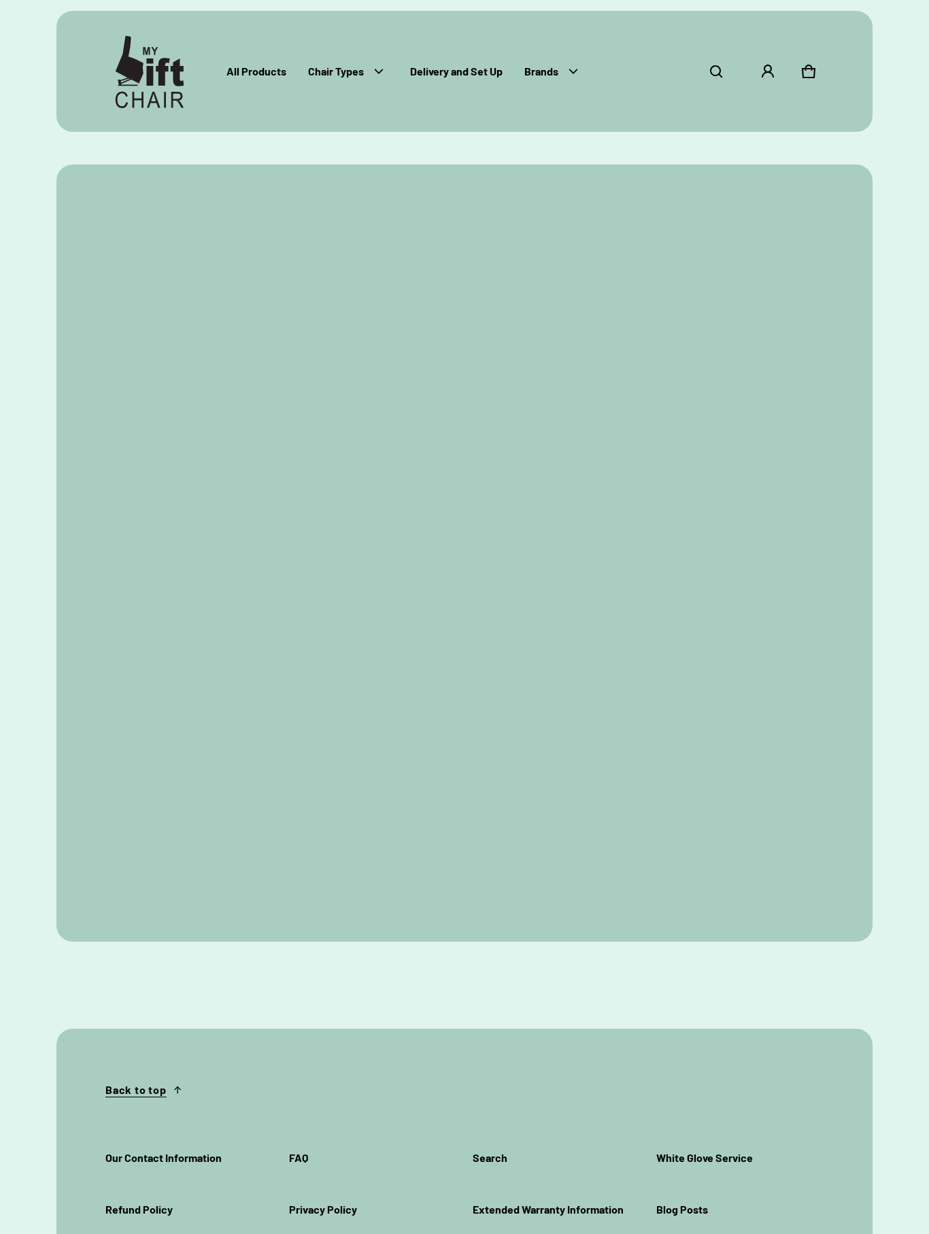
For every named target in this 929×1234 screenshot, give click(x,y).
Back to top (136, 1089)
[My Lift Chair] (149, 71)
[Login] (768, 71)
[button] (716, 71)
